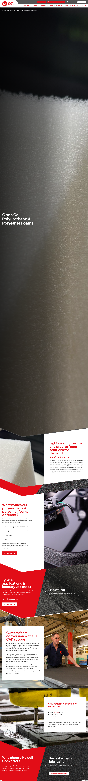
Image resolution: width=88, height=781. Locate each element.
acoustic (56, 712)
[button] (78, 6)
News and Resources (56, 5)
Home (4, 10)
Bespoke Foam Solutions (59, 773)
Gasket (52, 716)
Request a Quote (9, 553)
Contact (72, 5)
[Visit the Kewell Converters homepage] (8, 3)
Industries (44, 5)
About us (26, 5)
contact (8, 599)
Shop (66, 5)
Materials (35, 5)
